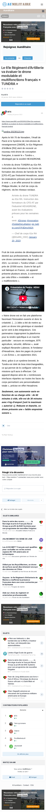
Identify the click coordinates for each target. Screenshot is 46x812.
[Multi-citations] (3, 425)
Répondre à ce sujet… (14, 488)
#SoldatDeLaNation (21, 224)
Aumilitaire (8, 10)
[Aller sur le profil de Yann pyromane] (11, 724)
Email (13, 777)
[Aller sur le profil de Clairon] (11, 731)
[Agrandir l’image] (13, 131)
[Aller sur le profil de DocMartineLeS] (11, 739)
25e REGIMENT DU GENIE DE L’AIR (17, 539)
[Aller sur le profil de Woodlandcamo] (41, 540)
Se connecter (10, 58)
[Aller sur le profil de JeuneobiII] (11, 746)
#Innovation (32, 220)
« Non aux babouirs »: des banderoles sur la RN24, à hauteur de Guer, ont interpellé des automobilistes (22, 642)
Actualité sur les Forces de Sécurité (24, 571)
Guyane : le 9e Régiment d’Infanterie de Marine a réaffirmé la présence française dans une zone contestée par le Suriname (20, 581)
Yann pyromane (20, 723)
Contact (26, 785)
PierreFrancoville (14, 655)
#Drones (22, 220)
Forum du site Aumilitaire (20, 597)
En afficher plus (23, 754)
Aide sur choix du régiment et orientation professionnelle (15, 594)
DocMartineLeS (19, 738)
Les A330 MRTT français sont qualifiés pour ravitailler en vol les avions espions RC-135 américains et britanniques (19, 550)
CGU (32, 785)
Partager (12, 500)
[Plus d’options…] (42, 113)
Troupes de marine (18, 587)
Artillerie (19, 97)
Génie (19, 541)
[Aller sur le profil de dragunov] (41, 594)
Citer (8, 426)
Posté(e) (15, 114)
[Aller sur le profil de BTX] (4, 113)
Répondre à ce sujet (23, 104)
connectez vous (24, 477)
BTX (6, 95)
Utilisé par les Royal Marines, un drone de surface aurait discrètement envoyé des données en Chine (20, 566)
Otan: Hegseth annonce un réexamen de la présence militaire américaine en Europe (22, 693)
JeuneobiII (18, 746)
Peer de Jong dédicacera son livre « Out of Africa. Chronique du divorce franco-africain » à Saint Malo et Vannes (23, 680)
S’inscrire (27, 58)
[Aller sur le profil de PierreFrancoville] (5, 654)
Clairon (16, 731)
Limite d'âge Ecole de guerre (20, 653)
